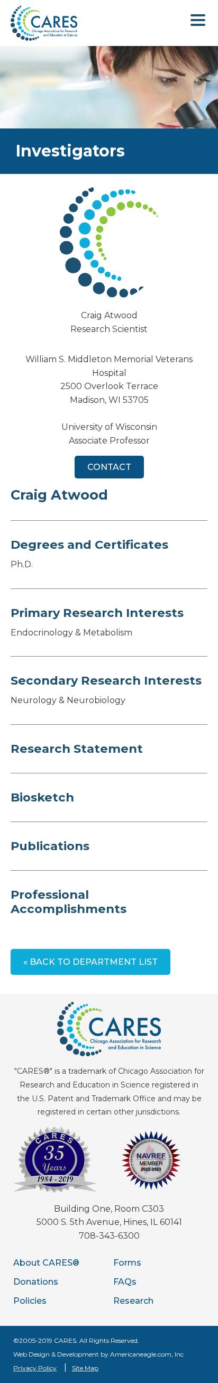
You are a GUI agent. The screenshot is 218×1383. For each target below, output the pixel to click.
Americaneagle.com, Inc (147, 1354)
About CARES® (46, 1263)
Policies (30, 1301)
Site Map (85, 1368)
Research (133, 1301)
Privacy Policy (35, 1368)
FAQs (125, 1282)
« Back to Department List (90, 962)
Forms (127, 1263)
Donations (35, 1282)
